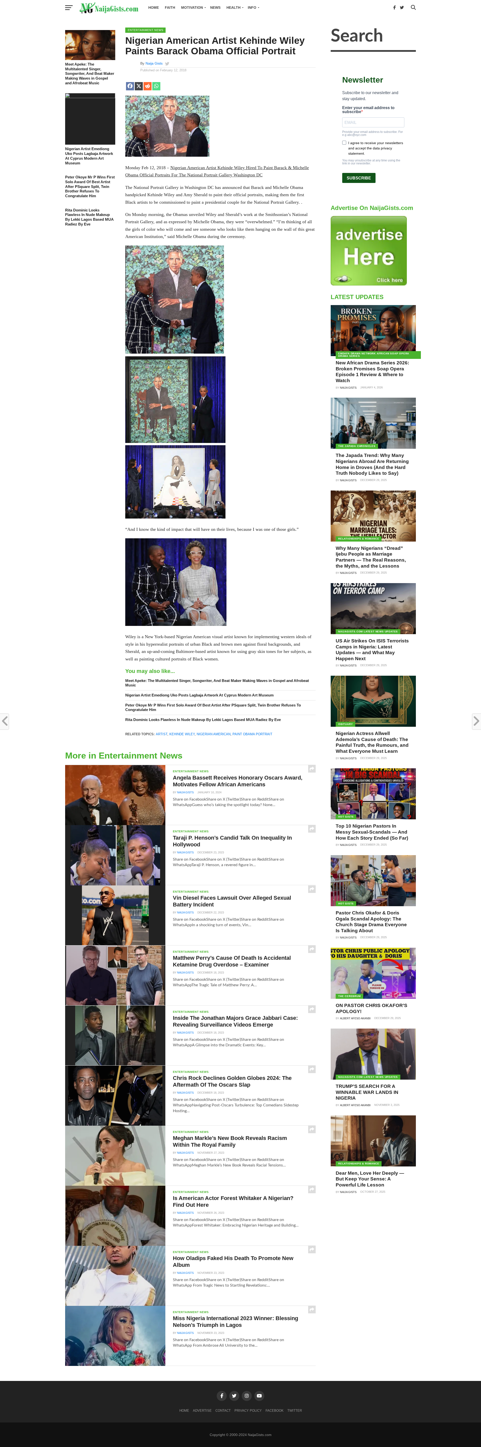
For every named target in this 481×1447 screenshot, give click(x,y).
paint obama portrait (252, 734)
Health (233, 8)
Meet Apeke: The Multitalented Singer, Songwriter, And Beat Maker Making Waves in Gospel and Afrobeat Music (89, 73)
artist (161, 734)
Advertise (202, 1410)
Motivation (192, 8)
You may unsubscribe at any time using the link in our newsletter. (371, 162)
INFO (252, 8)
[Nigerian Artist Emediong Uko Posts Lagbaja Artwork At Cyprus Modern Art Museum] (90, 97)
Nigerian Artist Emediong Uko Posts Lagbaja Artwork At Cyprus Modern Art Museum (89, 156)
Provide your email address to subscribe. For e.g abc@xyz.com (372, 133)
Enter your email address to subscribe (368, 110)
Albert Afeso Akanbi (355, 1018)
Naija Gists (154, 63)
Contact (223, 1410)
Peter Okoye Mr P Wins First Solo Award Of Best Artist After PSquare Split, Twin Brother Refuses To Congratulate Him (90, 186)
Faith (170, 8)
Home (153, 8)
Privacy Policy (248, 1410)
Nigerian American (213, 734)
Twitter (294, 1410)
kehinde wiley (182, 734)
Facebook (275, 1410)
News (215, 8)
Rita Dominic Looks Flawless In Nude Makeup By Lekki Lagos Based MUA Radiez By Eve (89, 217)
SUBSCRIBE (359, 178)
